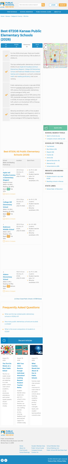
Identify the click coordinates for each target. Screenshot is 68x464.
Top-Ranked (50, 146)
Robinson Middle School (26, 71)
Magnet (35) (50, 152)
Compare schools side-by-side (56, 139)
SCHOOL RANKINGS (26, 12)
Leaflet (56, 67)
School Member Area (53, 446)
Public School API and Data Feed (57, 450)
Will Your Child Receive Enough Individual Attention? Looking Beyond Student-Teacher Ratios (21, 375)
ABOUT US (57, 12)
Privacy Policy (61, 461)
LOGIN (53, 5)
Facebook (5, 460)
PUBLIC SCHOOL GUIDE (43, 12)
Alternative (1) (51, 163)
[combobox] (29, 5)
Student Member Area (38, 446)
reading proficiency (24, 76)
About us (22, 448)
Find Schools (23, 450)
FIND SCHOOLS (12, 12)
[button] (55, 55)
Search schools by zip (53, 136)
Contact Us (35, 452)
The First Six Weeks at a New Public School (7, 367)
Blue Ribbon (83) (52, 149)
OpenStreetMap (63, 67)
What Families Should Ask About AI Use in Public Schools (36, 370)
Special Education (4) (53, 161)
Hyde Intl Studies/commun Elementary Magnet (24, 68)
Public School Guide (38, 448)
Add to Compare (10, 194)
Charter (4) (50, 155)
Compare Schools (37, 450)
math (12, 76)
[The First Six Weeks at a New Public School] (7, 350)
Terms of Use (52, 461)
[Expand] (45, 52)
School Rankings (25, 452)
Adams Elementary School (7, 277)
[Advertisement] (22, 257)
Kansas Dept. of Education (55, 189)
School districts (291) (53, 166)
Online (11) (50, 158)
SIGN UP (62, 5)
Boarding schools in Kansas (55, 181)
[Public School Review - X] (2, 460)
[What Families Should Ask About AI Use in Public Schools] (36, 350)
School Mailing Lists (53, 448)
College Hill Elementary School (7, 204)
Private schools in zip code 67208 (55, 177)
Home (21, 446)
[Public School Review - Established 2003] (7, 5)
